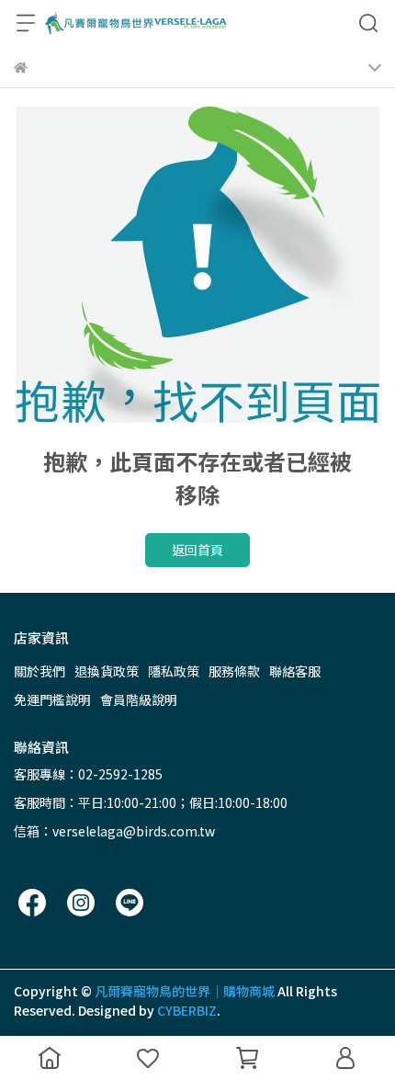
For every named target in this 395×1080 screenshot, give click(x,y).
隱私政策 (173, 671)
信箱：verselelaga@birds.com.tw (114, 831)
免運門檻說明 (52, 699)
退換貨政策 (106, 671)
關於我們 (39, 671)
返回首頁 (197, 549)
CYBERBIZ (187, 1010)
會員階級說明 (138, 699)
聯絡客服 (295, 671)
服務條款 (234, 671)
